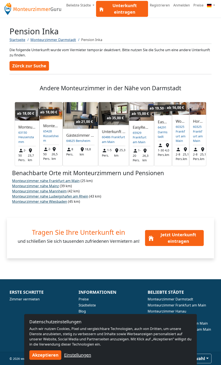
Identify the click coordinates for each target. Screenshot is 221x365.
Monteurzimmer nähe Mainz (35, 186)
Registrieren (160, 5)
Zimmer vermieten (24, 299)
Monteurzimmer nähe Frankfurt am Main (46, 180)
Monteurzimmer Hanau (167, 311)
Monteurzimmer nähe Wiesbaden (39, 201)
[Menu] (211, 5)
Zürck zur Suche (29, 66)
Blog (82, 311)
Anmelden (181, 5)
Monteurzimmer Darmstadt (53, 39)
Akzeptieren (45, 355)
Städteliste (87, 305)
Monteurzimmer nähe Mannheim (39, 191)
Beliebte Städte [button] (79, 5)
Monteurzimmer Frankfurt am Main (177, 305)
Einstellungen (77, 355)
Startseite (17, 39)
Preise (198, 5)
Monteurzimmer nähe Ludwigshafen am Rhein (50, 196)
